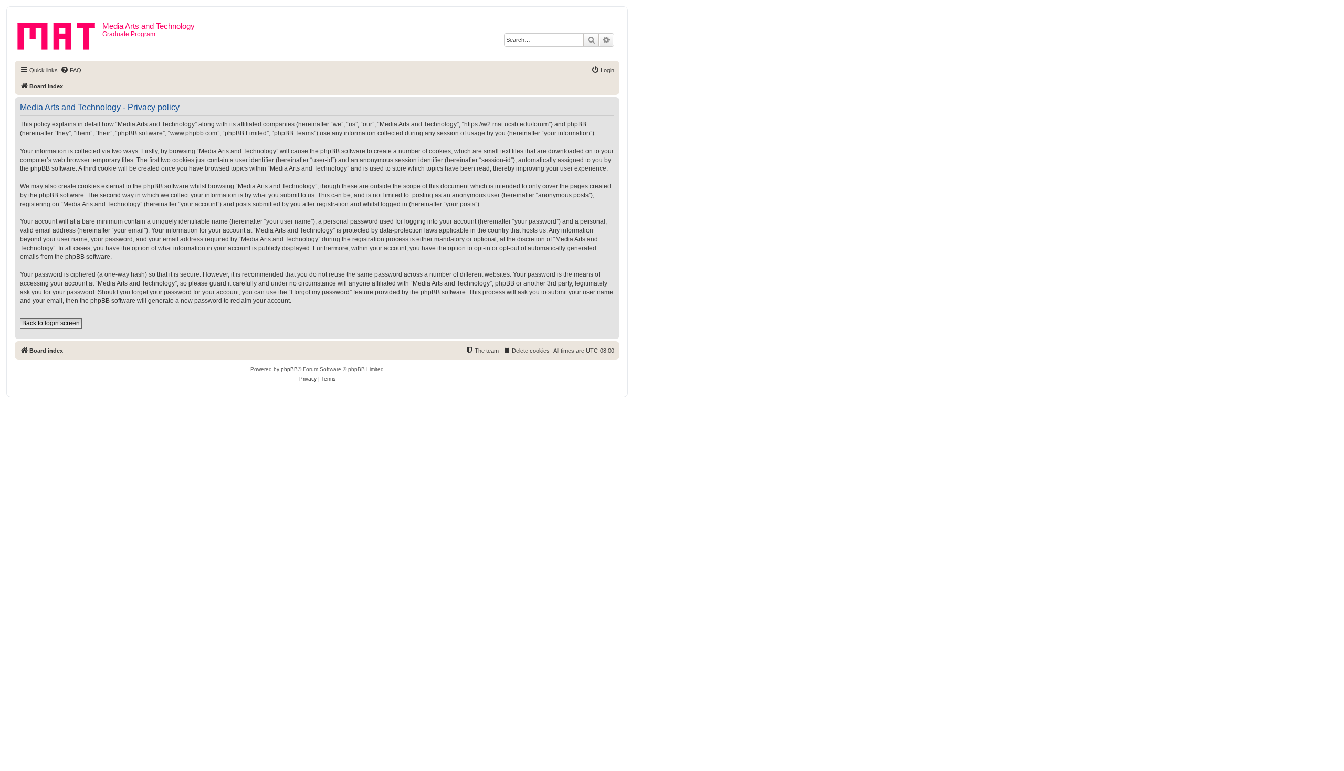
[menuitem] (70, 70)
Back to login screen (51, 323)
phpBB (289, 369)
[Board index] (59, 34)
